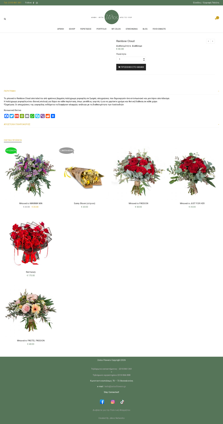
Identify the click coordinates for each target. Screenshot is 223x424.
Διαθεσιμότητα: (123, 46)
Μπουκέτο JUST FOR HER (192, 203)
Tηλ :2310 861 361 (12, 2)
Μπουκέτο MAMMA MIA (30, 203)
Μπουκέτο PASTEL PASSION (31, 340)
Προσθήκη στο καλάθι (132, 67)
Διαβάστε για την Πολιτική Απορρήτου (111, 410)
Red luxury (31, 272)
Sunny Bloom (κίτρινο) (84, 203)
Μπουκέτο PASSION (138, 203)
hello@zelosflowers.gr (115, 386)
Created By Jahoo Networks (111, 418)
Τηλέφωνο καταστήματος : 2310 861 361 (111, 369)
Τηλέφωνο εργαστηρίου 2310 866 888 (111, 375)
